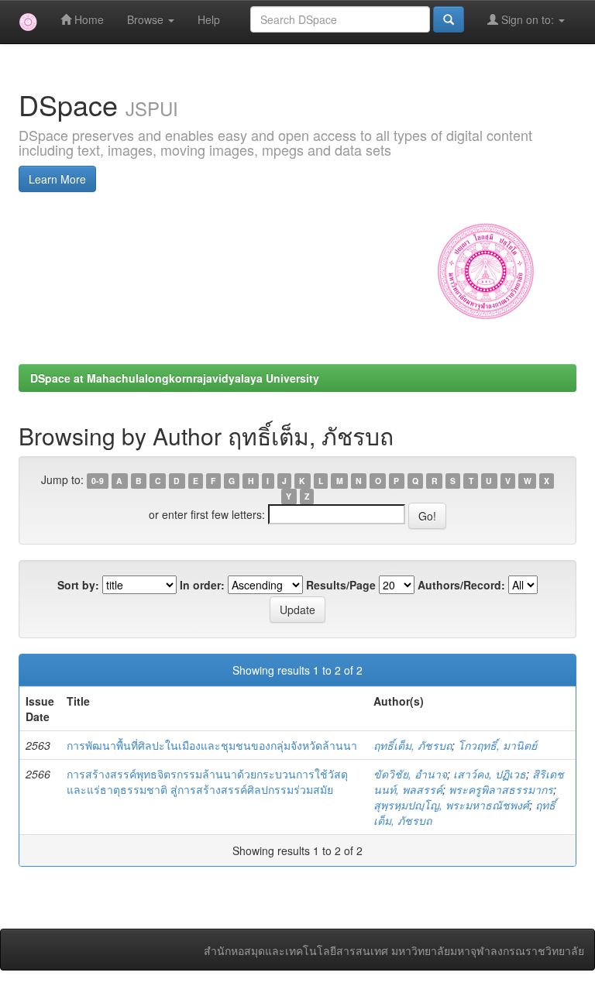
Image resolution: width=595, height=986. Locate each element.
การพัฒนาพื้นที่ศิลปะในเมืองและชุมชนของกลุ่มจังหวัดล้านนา (212, 745)
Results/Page (341, 585)
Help (209, 19)
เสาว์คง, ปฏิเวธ (489, 774)
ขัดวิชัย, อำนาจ (410, 774)
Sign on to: (527, 19)
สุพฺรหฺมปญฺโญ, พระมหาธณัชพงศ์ (451, 805)
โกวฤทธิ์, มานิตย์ (497, 745)
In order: (202, 585)
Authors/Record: (461, 585)
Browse (147, 19)
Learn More (57, 179)
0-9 (97, 480)
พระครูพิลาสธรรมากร (501, 789)
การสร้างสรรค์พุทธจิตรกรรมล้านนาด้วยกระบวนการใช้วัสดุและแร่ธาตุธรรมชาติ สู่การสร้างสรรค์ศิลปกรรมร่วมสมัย (207, 781)
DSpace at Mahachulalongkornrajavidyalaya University (174, 378)
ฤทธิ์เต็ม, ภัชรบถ (412, 745)
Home (87, 19)
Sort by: (78, 585)
